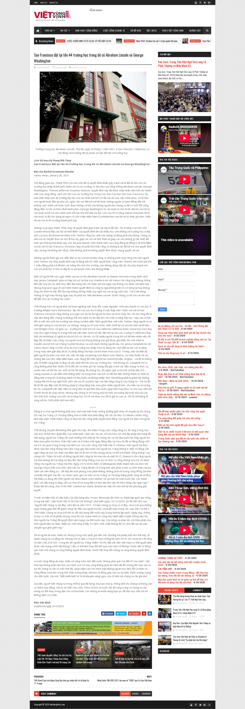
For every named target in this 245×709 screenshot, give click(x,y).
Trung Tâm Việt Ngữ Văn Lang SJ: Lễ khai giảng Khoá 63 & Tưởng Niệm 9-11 (192, 611)
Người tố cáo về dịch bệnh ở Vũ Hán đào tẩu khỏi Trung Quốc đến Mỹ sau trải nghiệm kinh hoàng (92, 658)
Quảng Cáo (195, 30)
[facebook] (200, 2)
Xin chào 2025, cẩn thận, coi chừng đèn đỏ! (180, 367)
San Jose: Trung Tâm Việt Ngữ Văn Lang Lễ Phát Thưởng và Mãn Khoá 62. (182, 64)
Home (36, 2)
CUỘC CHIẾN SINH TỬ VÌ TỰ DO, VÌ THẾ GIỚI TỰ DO (60, 41)
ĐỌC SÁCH (152, 30)
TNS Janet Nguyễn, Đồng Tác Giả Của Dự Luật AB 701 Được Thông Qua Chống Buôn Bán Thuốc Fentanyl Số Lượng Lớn (54, 658)
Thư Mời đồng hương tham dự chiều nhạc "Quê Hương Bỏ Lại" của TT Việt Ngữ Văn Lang (191, 597)
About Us (43, 2)
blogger (125, 693)
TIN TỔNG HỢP (165, 568)
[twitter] (205, 2)
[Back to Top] (209, 705)
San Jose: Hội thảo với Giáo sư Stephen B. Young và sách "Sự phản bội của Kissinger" (190, 638)
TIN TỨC (64, 30)
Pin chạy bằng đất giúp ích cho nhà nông (179, 418)
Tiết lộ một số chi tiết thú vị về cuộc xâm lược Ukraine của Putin (132, 660)
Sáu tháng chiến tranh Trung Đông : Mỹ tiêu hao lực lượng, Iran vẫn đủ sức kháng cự (183, 574)
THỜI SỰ (48, 30)
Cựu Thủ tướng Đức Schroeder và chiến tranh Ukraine (196, 41)
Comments (198, 590)
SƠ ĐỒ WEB (135, 30)
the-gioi (119, 653)
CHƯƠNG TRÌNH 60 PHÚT (170, 558)
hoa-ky (75, 67)
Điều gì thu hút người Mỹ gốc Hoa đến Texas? (181, 425)
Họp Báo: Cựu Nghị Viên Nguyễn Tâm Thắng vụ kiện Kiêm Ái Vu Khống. (191, 624)
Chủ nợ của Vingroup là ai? (172, 353)
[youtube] (196, 2)
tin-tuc (83, 67)
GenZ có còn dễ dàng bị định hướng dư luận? (181, 346)
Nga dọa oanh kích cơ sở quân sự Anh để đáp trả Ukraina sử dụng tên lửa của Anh (183, 581)
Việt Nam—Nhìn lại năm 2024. (173, 380)
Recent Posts (171, 590)
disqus (135, 693)
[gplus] (209, 2)
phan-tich (100, 41)
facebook (146, 693)
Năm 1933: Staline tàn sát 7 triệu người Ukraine (128, 41)
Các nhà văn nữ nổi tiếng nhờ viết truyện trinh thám (182, 563)
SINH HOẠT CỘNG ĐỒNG (86, 30)
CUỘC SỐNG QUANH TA (114, 30)
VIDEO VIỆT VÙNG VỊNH (173, 30)
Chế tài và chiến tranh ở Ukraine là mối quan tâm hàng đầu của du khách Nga (183, 433)
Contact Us (54, 2)
